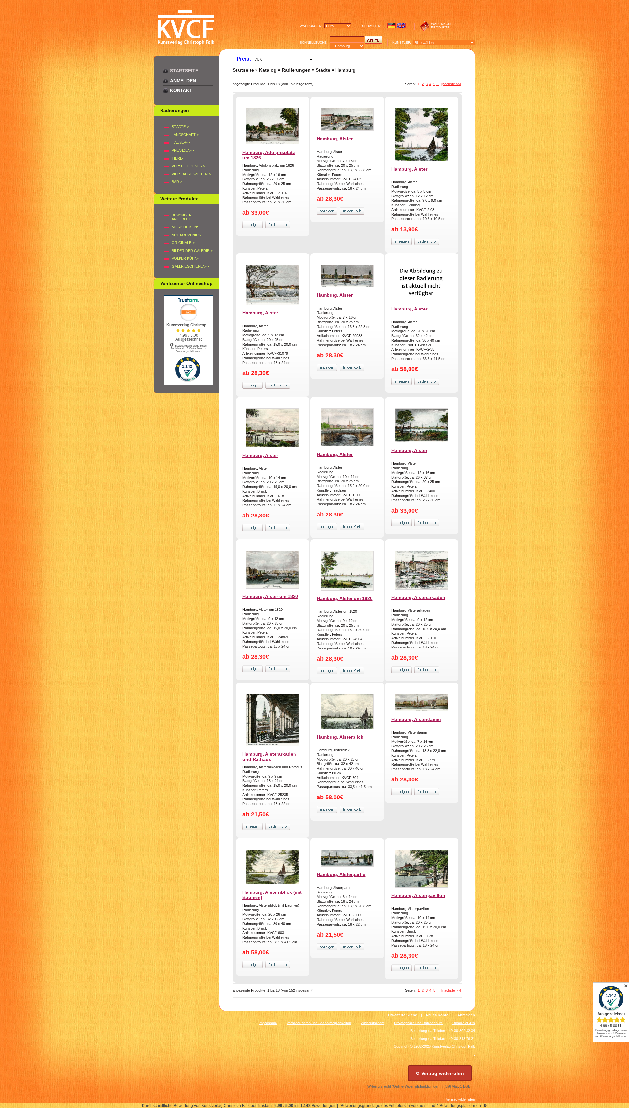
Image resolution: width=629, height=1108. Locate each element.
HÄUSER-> (181, 142)
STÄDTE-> (180, 127)
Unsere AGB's (463, 1023)
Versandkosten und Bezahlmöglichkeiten (319, 1023)
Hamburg (345, 70)
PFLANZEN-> (183, 150)
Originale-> (183, 243)
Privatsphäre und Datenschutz (418, 1023)
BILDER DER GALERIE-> (192, 251)
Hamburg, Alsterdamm (416, 719)
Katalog (267, 70)
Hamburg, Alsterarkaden (418, 597)
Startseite (184, 70)
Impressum (268, 1023)
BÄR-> (177, 182)
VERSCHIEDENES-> (188, 166)
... (437, 84)
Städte (323, 70)
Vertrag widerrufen (460, 1099)
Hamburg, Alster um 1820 (270, 596)
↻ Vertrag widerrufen (440, 1073)
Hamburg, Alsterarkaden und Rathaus (269, 756)
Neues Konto (437, 1015)
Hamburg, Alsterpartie (341, 874)
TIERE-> (178, 158)
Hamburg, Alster (335, 138)
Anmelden (183, 80)
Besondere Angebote (183, 217)
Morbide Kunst (186, 227)
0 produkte (443, 25)
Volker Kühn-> (186, 258)
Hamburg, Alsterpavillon (418, 895)
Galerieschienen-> (190, 266)
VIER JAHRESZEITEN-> (191, 174)
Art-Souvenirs (186, 235)
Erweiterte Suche (402, 1015)
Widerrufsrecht (372, 1023)
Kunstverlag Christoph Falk (453, 1046)
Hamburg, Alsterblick (340, 737)
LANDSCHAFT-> (185, 135)
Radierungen (296, 70)
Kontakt (181, 90)
